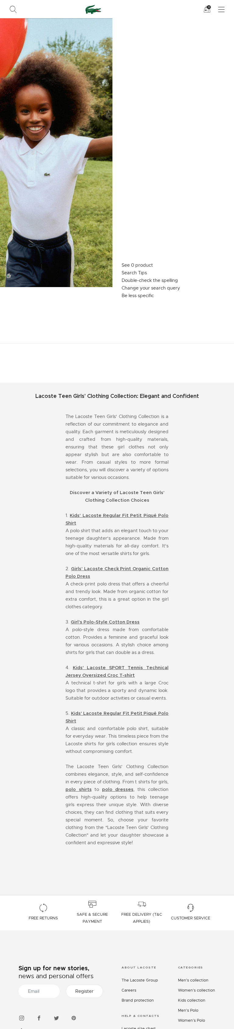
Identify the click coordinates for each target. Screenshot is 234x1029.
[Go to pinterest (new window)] (74, 1017)
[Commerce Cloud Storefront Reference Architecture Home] (92, 9)
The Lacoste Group (140, 980)
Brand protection (138, 1000)
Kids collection (191, 1000)
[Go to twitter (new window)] (56, 1017)
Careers (129, 990)
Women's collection (196, 990)
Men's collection (193, 980)
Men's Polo (188, 1010)
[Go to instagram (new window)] (22, 1017)
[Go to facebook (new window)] (39, 1017)
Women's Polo (191, 1020)
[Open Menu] (218, 10)
